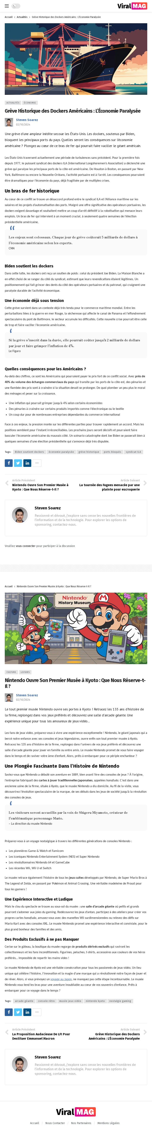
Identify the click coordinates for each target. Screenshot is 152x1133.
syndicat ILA (133, 452)
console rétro (46, 1001)
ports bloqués (112, 452)
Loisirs (25, 672)
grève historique (89, 452)
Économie (30, 103)
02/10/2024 (23, 124)
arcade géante (24, 1001)
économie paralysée (61, 452)
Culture (11, 672)
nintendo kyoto (95, 1001)
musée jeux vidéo (70, 1001)
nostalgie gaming (120, 1001)
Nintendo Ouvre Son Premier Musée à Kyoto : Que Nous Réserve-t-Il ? (75, 683)
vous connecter (25, 546)
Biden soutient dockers (29, 452)
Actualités (13, 103)
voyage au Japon (61, 979)
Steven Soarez (27, 120)
